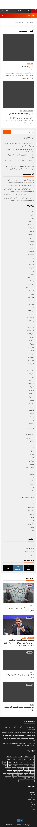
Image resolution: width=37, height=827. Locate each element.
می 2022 (31, 380)
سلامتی (32, 494)
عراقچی (27, 771)
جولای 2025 (30, 255)
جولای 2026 (31, 215)
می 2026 (31, 221)
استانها (21, 110)
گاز (33, 780)
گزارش (32, 517)
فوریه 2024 (31, 311)
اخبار (33, 444)
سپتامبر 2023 (30, 327)
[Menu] (28, 15)
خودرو (15, 765)
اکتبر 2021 (31, 404)
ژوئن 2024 (31, 298)
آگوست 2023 (30, 331)
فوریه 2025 (31, 271)
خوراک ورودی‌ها (30, 548)
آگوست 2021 (30, 410)
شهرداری (8, 768)
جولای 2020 (31, 423)
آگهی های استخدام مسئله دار (21, 113)
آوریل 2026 (31, 225)
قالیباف (20, 771)
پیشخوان (31, 464)
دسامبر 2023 (30, 317)
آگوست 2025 (30, 251)
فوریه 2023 (31, 351)
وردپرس (32, 555)
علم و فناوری (30, 507)
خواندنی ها (31, 481)
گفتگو (32, 521)
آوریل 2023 (31, 344)
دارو (10, 765)
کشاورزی (8, 777)
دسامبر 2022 (30, 357)
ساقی (14, 768)
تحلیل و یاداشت (30, 63)
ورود (33, 545)
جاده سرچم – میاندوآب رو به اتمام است (19, 186)
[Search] (3, 15)
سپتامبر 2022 (30, 367)
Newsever (9, 825)
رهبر (33, 487)
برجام (25, 759)
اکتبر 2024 (31, 284)
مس (15, 774)
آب (33, 756)
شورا (32, 771)
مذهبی (32, 527)
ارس (15, 756)
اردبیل (32, 451)
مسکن (10, 774)
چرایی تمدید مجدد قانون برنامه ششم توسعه (19, 708)
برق (20, 759)
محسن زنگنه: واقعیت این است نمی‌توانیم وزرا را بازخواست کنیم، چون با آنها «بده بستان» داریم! (19, 643)
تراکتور (15, 762)
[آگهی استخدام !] (18, 47)
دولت (5, 765)
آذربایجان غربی (30, 438)
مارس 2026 (31, 228)
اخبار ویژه (24, 110)
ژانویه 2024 (31, 314)
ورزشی (32, 531)
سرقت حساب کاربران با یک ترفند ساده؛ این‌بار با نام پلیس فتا (19, 735)
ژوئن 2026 (31, 218)
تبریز (27, 762)
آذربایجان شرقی (30, 110)
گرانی (28, 780)
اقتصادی (31, 458)
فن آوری (32, 514)
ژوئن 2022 (31, 377)
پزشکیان (21, 777)
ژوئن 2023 (31, 337)
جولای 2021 (31, 413)
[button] (28, 15)
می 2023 (31, 341)
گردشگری (21, 780)
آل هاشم (27, 756)
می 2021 (32, 420)
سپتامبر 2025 (30, 248)
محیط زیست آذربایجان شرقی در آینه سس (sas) (19, 609)
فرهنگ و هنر (30, 511)
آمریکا (20, 756)
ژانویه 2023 (31, 354)
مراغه (26, 774)
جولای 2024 (31, 294)
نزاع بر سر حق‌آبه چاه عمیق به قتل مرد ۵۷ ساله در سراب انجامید (18, 732)
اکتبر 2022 (31, 364)
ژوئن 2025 (31, 258)
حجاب (26, 765)
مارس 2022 (31, 387)
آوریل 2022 (31, 384)
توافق (9, 762)
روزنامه (20, 768)
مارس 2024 (31, 307)
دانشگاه (32, 484)
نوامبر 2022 (31, 360)
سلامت (32, 491)
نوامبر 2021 (31, 400)
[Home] (33, 15)
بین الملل (31, 461)
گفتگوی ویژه (30, 524)
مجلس (9, 771)
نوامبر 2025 (30, 241)
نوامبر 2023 (30, 321)
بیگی (32, 762)
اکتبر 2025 (31, 245)
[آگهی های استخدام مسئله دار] (18, 94)
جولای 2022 (31, 374)
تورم (5, 762)
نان (4, 774)
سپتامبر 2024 (30, 288)
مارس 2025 (31, 268)
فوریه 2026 (31, 231)
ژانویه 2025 (31, 274)
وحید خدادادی (30, 777)
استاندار (9, 756)
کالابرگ (14, 777)
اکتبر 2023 (31, 324)
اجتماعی (32, 441)
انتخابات (31, 759)
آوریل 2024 (31, 304)
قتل (15, 771)
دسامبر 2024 (30, 278)
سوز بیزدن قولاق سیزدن (27, 497)
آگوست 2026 (30, 211)
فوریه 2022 (31, 390)
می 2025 (31, 261)
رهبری (26, 768)
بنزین (14, 759)
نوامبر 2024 (31, 281)
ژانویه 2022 (31, 394)
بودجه (8, 759)
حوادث (32, 474)
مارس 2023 (30, 347)
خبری (32, 478)
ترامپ (21, 762)
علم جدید (31, 504)
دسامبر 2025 (30, 238)
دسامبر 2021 (30, 397)
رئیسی (32, 768)
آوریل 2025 (31, 264)
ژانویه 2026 (31, 235)
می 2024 (31, 301)
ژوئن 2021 (31, 417)
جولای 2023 (30, 334)
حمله (21, 765)
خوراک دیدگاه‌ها (29, 552)
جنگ (32, 765)
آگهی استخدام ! (26, 66)
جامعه (32, 471)
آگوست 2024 (30, 291)
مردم (20, 774)
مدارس (32, 774)
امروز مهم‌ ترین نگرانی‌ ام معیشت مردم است (17, 195)
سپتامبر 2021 (30, 407)
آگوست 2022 (30, 370)
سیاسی (32, 501)
